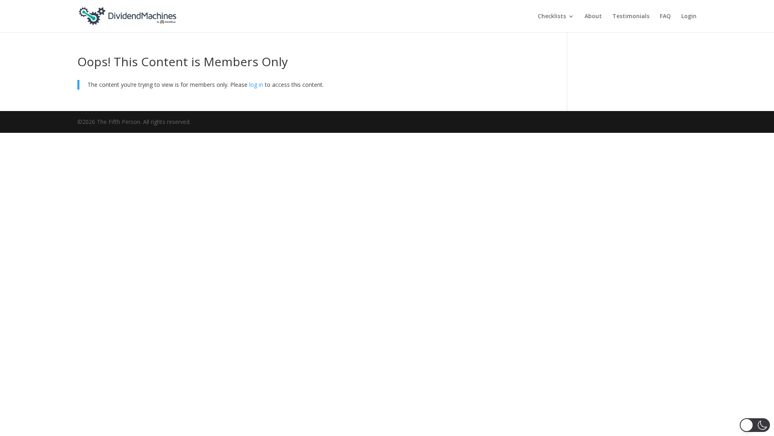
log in (256, 84)
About (593, 16)
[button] (755, 425)
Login (689, 16)
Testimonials (630, 16)
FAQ (665, 16)
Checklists (552, 16)
